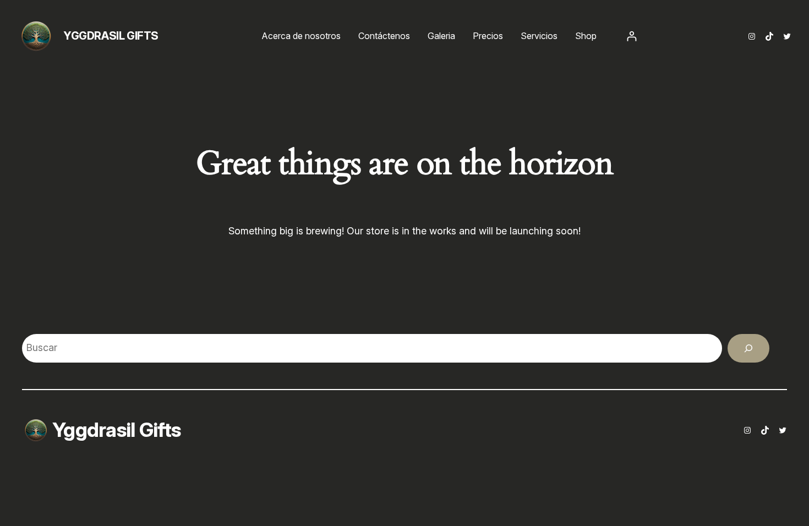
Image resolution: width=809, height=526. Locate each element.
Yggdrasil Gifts (110, 35)
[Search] (748, 348)
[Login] (631, 36)
